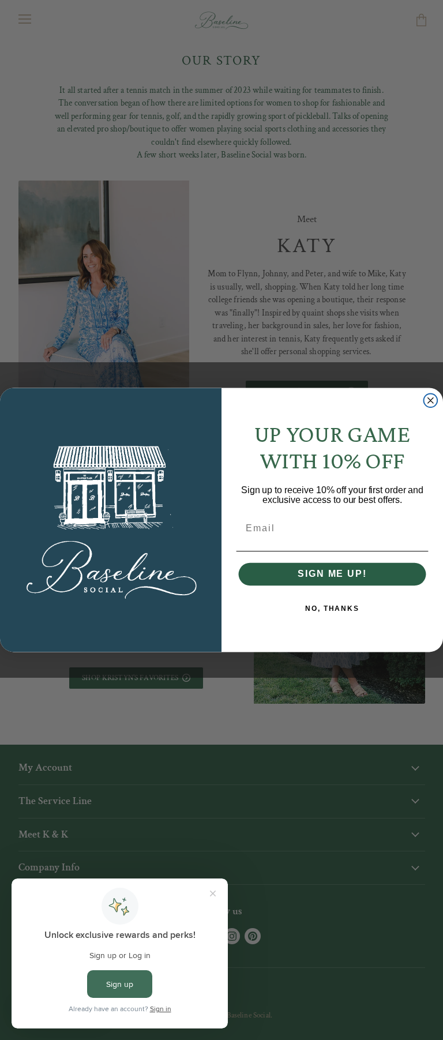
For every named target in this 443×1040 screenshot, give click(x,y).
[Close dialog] (431, 400)
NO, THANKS (332, 609)
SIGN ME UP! (332, 574)
